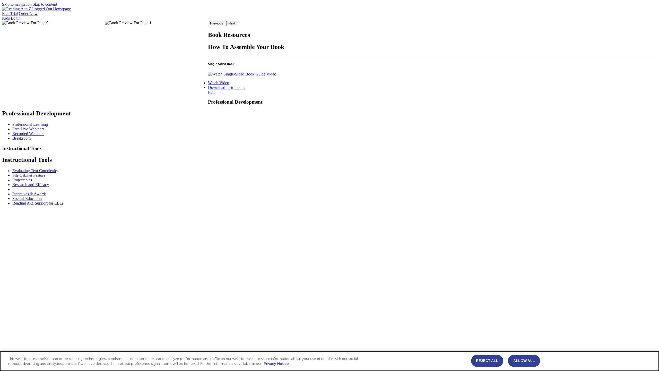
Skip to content (45, 4)
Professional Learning (30, 124)
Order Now (28, 13)
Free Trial (10, 13)
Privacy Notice (276, 364)
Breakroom (21, 138)
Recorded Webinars (28, 133)
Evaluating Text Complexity (35, 170)
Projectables (22, 180)
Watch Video (218, 83)
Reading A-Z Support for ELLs (38, 203)
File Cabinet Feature (28, 175)
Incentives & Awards (29, 194)
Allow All (524, 361)
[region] (329, 361)
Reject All (487, 361)
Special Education (27, 198)
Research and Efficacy (30, 184)
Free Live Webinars (28, 129)
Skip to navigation (17, 4)
